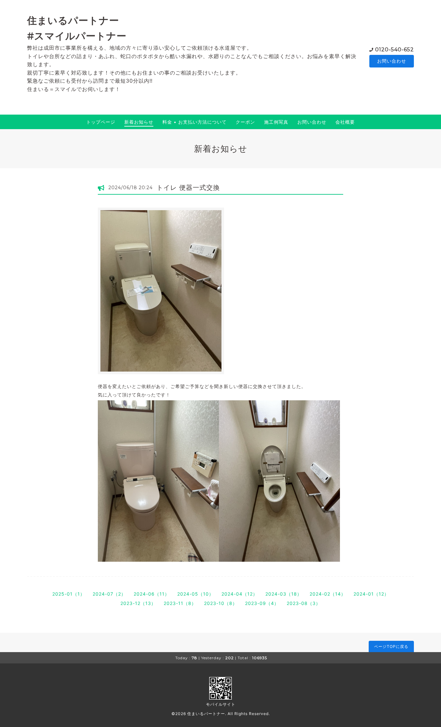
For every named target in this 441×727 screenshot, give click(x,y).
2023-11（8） (180, 603)
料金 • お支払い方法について (194, 122)
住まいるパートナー (206, 713)
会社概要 (345, 122)
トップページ (100, 122)
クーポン (245, 122)
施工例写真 (276, 122)
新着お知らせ (138, 122)
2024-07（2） (109, 594)
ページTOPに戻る (391, 646)
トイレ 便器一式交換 (188, 187)
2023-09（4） (262, 603)
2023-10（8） (220, 603)
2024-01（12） (371, 594)
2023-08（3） (304, 603)
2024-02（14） (328, 594)
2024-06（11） (151, 594)
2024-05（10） (195, 594)
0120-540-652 (394, 49)
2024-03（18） (283, 594)
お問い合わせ (391, 61)
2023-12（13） (138, 603)
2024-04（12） (239, 594)
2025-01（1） (68, 594)
